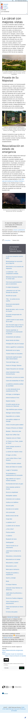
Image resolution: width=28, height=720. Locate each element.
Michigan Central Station (13, 413)
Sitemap (11, 709)
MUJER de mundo (11, 295)
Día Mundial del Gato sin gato (14, 483)
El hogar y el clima (11, 455)
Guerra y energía (11, 578)
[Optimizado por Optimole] (25, 717)
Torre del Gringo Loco (12, 362)
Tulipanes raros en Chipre (13, 438)
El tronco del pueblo (11, 612)
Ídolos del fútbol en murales (14, 467)
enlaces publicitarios (19, 230)
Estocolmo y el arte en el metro (15, 377)
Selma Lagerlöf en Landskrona (15, 347)
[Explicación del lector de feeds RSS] (14, 635)
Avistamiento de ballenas (13, 337)
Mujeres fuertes (10, 401)
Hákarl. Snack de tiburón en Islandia (15, 656)
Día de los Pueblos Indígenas (14, 598)
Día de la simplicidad (12, 492)
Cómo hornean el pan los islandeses (12, 654)
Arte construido (10, 512)
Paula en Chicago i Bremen (13, 365)
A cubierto (9, 535)
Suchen (21, 667)
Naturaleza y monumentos (13, 556)
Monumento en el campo (13, 559)
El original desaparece (12, 287)
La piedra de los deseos (13, 525)
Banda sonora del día (12, 515)
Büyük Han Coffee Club (12, 434)
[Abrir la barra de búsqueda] (12, 0)
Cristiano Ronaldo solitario (13, 463)
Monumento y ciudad (12, 562)
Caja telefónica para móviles (14, 409)
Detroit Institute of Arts (12, 397)
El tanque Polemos (11, 584)
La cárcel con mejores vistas (14, 451)
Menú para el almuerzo (12, 569)
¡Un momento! (5, 11)
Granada (3, 9)
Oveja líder (9, 519)
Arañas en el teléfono (12, 502)
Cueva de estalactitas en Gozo (15, 380)
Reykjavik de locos (11, 539)
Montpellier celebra (11, 495)
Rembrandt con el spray (13, 350)
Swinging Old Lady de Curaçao (15, 343)
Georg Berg (7, 240)
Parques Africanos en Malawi (14, 428)
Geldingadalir (10, 542)
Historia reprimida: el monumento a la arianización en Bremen (14, 331)
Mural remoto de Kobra (12, 340)
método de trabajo (12, 617)
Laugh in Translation (12, 470)
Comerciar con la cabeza (13, 499)
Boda (7, 581)
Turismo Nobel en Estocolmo (14, 353)
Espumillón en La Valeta (13, 416)
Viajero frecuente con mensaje (15, 369)
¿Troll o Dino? (10, 529)
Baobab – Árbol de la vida (13, 431)
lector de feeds (8, 637)
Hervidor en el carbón (12, 509)
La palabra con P (11, 522)
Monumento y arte (11, 566)
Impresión (16, 709)
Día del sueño (10, 505)
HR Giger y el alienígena (13, 394)
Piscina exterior (10, 532)
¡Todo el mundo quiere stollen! (14, 424)
